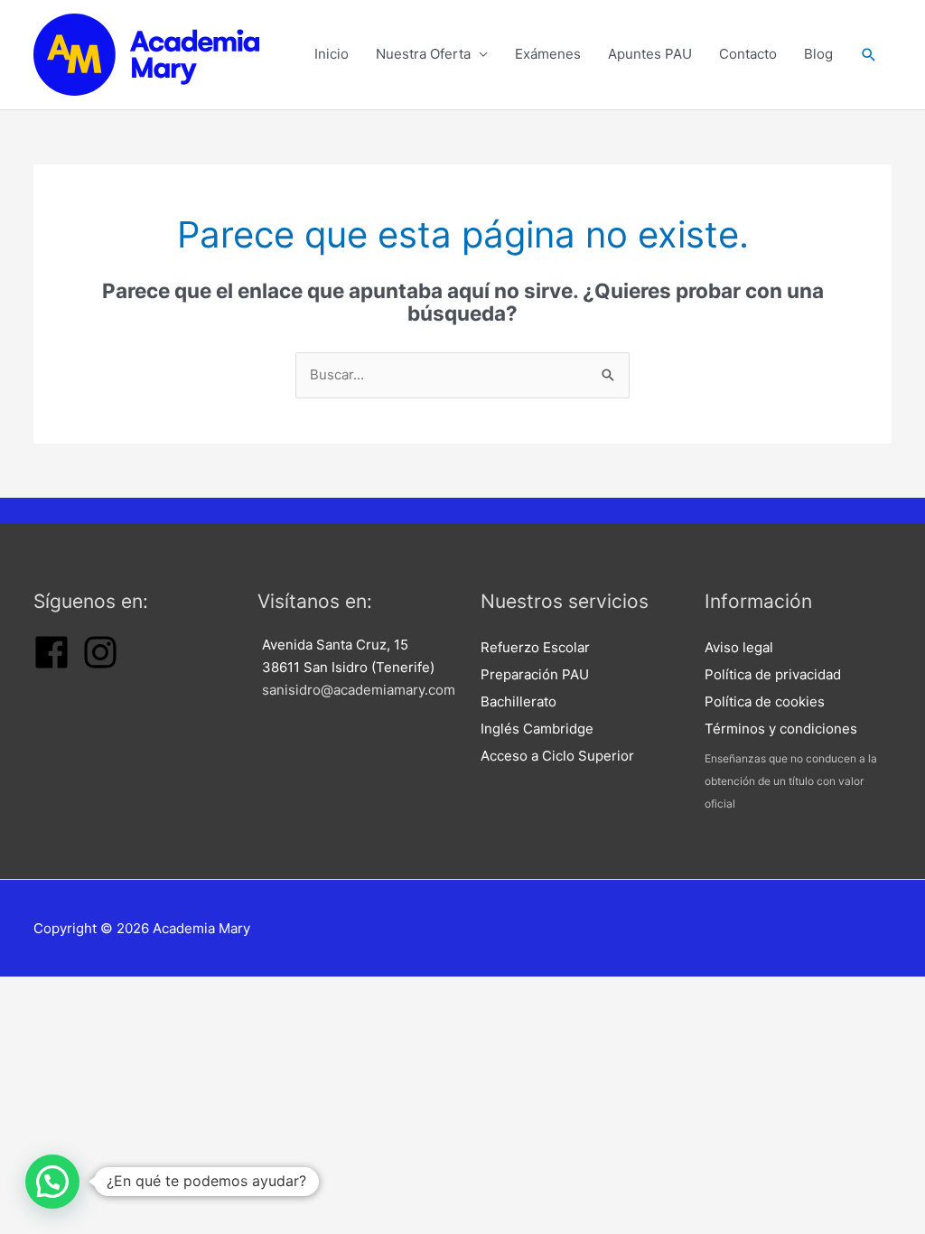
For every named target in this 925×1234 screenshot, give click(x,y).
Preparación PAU (535, 674)
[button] (869, 54)
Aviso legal (739, 647)
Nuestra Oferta (423, 53)
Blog (818, 53)
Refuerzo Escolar (535, 647)
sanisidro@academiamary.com (358, 689)
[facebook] (51, 665)
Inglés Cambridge (537, 728)
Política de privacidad (773, 674)
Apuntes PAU (650, 53)
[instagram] (100, 665)
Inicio (331, 53)
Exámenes (548, 53)
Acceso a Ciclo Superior (557, 755)
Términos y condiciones (781, 728)
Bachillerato (518, 701)
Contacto (748, 53)
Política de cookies (765, 701)
